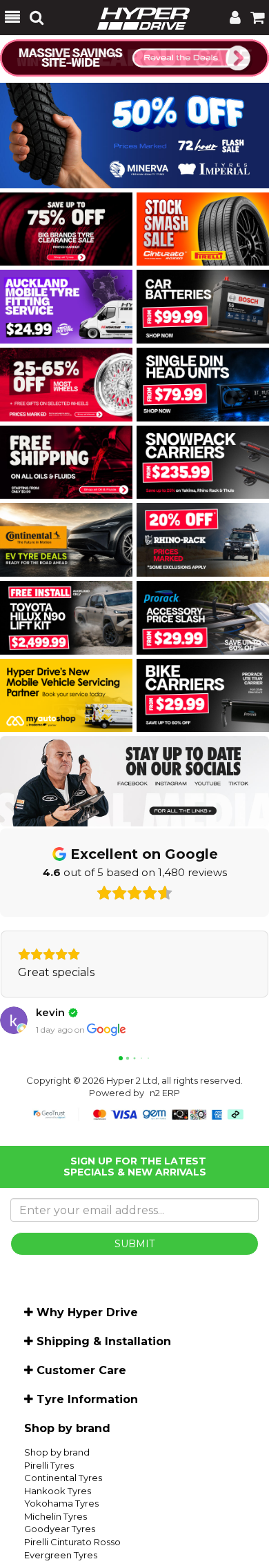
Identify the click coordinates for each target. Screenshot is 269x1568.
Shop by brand (57, 1483)
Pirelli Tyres (49, 1496)
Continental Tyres (63, 1509)
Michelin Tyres (55, 1548)
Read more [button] (48, 1004)
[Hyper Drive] (136, 18)
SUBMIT (134, 1275)
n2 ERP (165, 1124)
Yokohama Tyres (61, 1534)
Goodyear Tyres (59, 1560)
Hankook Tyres (57, 1522)
